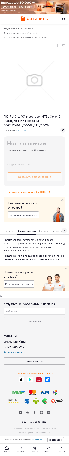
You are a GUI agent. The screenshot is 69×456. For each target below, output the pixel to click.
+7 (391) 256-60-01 (14, 346)
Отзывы (43, 231)
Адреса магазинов (14, 352)
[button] (7, 449)
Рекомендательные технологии (34, 432)
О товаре (9, 231)
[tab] (9, 232)
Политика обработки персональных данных (34, 428)
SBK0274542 (22, 130)
